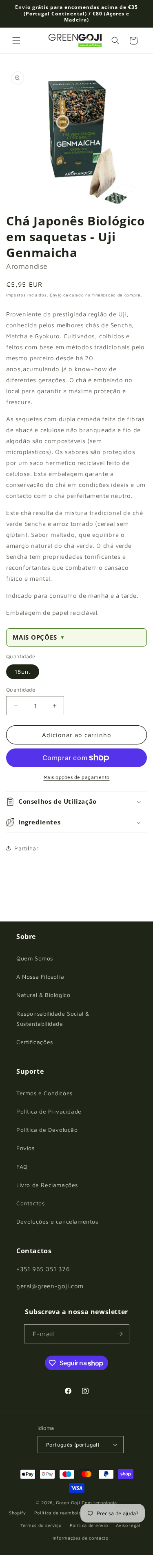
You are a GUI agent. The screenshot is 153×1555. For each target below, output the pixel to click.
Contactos (30, 1203)
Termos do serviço (41, 1525)
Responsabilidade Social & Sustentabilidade (52, 1018)
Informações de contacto (81, 1537)
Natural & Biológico (43, 994)
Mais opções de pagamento (77, 777)
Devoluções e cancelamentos (57, 1221)
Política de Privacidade (49, 1111)
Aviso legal (128, 1525)
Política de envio (89, 1525)
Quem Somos (34, 958)
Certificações (34, 1041)
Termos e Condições (44, 1093)
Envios (25, 1147)
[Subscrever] (120, 1333)
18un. (23, 671)
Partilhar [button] (26, 848)
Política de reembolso (59, 1512)
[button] (16, 41)
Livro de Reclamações (47, 1184)
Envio (56, 294)
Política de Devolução (47, 1129)
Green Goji (68, 1502)
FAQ (22, 1166)
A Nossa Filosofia (40, 976)
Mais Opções (39, 637)
